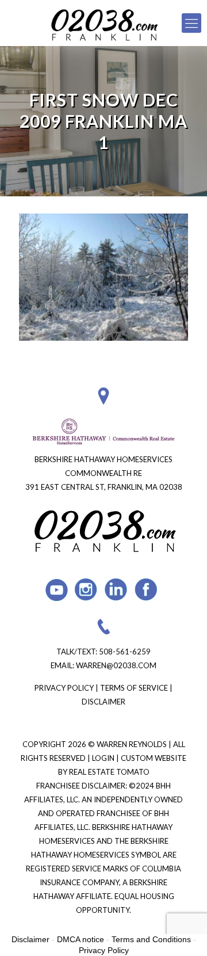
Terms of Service (134, 687)
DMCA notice (80, 939)
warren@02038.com (116, 665)
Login (104, 758)
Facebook (146, 589)
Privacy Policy (64, 687)
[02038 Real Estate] (103, 23)
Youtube (56, 589)
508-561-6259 (125, 651)
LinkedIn (116, 589)
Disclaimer (103, 701)
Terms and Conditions (151, 939)
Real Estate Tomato (109, 771)
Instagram (86, 589)
